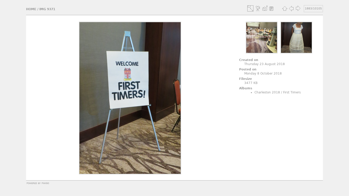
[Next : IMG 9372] (298, 8)
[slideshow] (258, 8)
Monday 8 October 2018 (263, 73)
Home (31, 9)
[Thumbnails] (284, 8)
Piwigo (45, 183)
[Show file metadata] (264, 8)
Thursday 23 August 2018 (264, 64)
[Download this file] (271, 8)
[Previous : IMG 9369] (291, 8)
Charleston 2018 (267, 92)
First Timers (292, 92)
